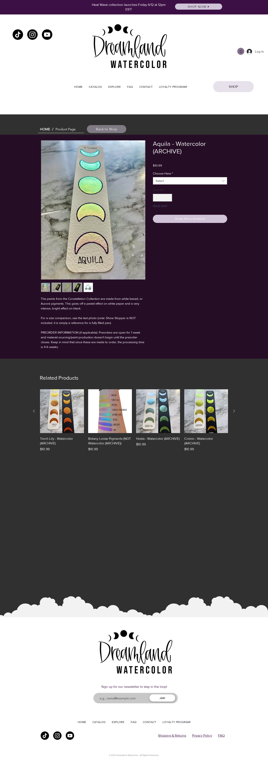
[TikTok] (18, 34)
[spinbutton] (162, 197)
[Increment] (168, 197)
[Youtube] (47, 34)
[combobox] (190, 181)
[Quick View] (62, 411)
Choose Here (163, 173)
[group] (134, 420)
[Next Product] (234, 411)
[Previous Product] (33, 411)
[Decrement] (156, 197)
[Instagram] (32, 34)
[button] (240, 51)
